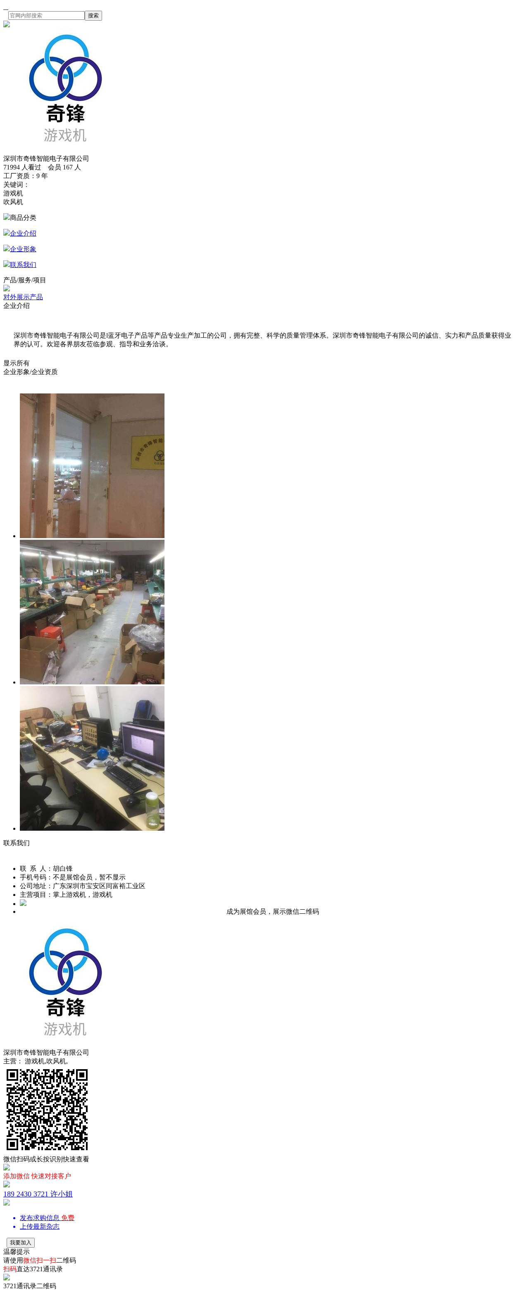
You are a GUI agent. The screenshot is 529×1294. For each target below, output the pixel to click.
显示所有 (16, 363)
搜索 (93, 15)
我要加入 (20, 1242)
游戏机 (13, 193)
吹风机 (13, 201)
